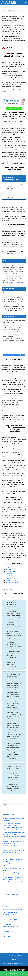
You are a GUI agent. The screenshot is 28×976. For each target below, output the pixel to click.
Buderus (15, 963)
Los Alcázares (9, 587)
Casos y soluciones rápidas (10, 912)
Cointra (7, 965)
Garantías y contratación (10, 919)
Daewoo (15, 965)
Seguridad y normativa (9, 934)
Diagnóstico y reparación (10, 914)
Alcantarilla (8, 574)
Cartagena (8, 569)
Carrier (21, 963)
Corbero (11, 965)
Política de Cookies (18, 955)
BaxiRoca (24, 962)
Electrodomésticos (8, 917)
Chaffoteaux (3, 965)
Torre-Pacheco (9, 576)
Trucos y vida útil (7, 936)
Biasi (9, 963)
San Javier (8, 578)
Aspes (14, 962)
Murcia (7, 567)
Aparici (7, 962)
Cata (24, 963)
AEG (2, 962)
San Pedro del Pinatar (11, 580)
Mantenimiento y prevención (11, 929)
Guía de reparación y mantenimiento (13, 922)
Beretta (6, 963)
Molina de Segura (10, 571)
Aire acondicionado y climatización (13, 910)
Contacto (12, 955)
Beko (4, 963)
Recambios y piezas (8, 931)
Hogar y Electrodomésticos (10, 926)
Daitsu (21, 965)
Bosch (11, 963)
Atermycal (17, 962)
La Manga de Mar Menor (12, 589)
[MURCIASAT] (9, 2)
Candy (18, 963)
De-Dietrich (24, 965)
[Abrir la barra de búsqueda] (19, 2)
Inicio (4, 10)
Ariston (11, 962)
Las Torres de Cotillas (11, 582)
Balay (21, 962)
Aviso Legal (8, 955)
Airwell (5, 962)
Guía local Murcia (8, 924)
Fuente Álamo (9, 585)
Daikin (18, 965)
